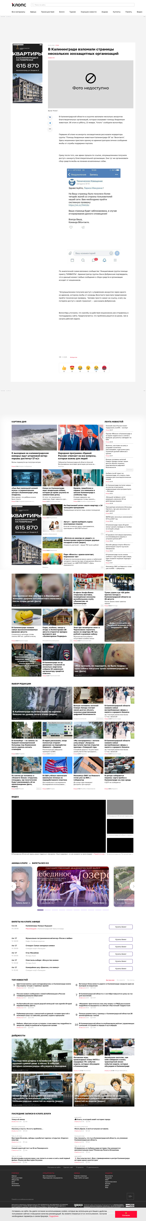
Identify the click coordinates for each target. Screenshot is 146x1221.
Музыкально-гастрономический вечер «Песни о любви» (49, 938)
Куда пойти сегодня (81, 1178)
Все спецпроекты (49, 1176)
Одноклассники (111, 1182)
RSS (106, 1187)
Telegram (108, 1178)
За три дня (110, 980)
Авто (13, 1182)
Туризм (72, 12)
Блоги (61, 12)
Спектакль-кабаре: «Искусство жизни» (42, 960)
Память (128, 12)
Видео (139, 12)
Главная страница (80, 1176)
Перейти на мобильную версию (23, 1199)
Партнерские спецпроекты (53, 1178)
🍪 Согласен (126, 1214)
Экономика (16, 1185)
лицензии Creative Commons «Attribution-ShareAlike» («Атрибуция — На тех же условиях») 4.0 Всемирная (104, 1206)
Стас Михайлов (32, 953)
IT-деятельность (93, 1167)
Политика (15, 1183)
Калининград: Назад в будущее (39, 926)
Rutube (107, 1183)
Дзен (107, 1185)
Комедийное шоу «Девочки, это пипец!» (42, 967)
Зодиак (105, 12)
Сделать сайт (68, 1167)
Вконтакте (109, 1176)
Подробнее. (54, 1216)
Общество (74, 357)
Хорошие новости (89, 12)
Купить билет (120, 927)
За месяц (130, 980)
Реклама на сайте (54, 1167)
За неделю (121, 980)
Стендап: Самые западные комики (40, 945)
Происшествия (47, 12)
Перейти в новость (100, 854)
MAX (106, 1180)
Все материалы (18, 12)
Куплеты (116, 12)
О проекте (80, 1167)
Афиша (33, 12)
